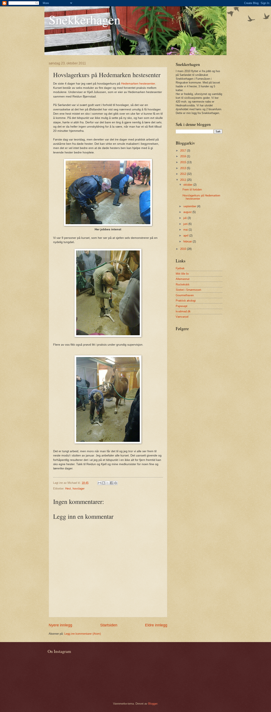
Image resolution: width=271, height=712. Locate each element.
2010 (183, 248)
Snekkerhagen (84, 19)
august (187, 212)
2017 (183, 150)
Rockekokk (182, 284)
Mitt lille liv (182, 273)
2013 (183, 168)
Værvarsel (182, 316)
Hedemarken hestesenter (138, 83)
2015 (183, 162)
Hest (68, 488)
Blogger (152, 703)
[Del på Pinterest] (115, 483)
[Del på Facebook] (111, 483)
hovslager (78, 488)
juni (185, 223)
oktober (188, 184)
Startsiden (108, 625)
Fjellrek (180, 268)
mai (186, 229)
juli (185, 218)
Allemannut (182, 279)
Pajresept (181, 306)
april (186, 235)
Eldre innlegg (156, 625)
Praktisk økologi (186, 300)
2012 (183, 173)
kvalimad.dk (183, 311)
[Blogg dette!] (103, 483)
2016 (183, 156)
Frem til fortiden (192, 189)
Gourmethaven (185, 295)
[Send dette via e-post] (99, 483)
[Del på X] (107, 483)
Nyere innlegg (60, 625)
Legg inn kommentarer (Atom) (82, 633)
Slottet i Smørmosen (188, 289)
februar (188, 241)
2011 (183, 179)
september (190, 206)
